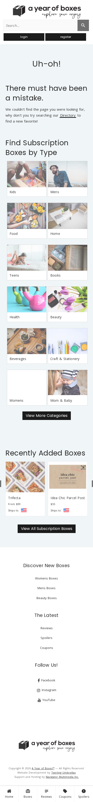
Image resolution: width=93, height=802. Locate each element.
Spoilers (83, 794)
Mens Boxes (46, 588)
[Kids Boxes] (26, 174)
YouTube (48, 700)
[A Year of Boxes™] (46, 12)
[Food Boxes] (26, 216)
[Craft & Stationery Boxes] (67, 341)
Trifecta (14, 498)
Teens (14, 275)
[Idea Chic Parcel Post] (67, 477)
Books (55, 275)
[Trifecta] (25, 477)
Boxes (28, 794)
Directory (68, 116)
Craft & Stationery (64, 358)
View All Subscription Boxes (46, 528)
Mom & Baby (61, 400)
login (24, 37)
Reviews (46, 794)
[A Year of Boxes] (46, 746)
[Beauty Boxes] (67, 300)
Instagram (48, 690)
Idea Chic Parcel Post (68, 498)
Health (15, 317)
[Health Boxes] (26, 300)
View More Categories (46, 415)
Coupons (65, 794)
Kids (13, 192)
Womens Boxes (46, 578)
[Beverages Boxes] (26, 341)
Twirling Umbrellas (63, 772)
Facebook (47, 680)
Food (14, 233)
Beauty (56, 317)
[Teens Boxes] (26, 258)
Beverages (18, 358)
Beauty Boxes (46, 598)
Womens (17, 400)
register (65, 37)
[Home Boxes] (67, 216)
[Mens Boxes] (67, 174)
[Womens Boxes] (26, 383)
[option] (25, 488)
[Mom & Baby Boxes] (67, 383)
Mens (54, 192)
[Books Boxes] (67, 258)
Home (9, 797)
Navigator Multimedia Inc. (62, 777)
